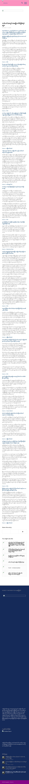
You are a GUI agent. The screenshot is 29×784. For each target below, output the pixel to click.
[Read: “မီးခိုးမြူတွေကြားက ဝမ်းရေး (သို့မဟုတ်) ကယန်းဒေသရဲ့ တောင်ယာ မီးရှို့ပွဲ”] (3, 757)
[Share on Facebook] (6, 531)
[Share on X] (23, 531)
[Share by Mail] (14, 531)
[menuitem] (21, 3)
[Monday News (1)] (12, 16)
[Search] (21, 3)
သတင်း (9, 27)
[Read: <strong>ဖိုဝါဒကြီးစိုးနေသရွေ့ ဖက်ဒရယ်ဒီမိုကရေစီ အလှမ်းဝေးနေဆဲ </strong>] (3, 772)
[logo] (12, 3)
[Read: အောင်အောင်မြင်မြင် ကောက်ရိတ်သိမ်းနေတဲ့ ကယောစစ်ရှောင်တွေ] (3, 762)
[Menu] (25, 3)
